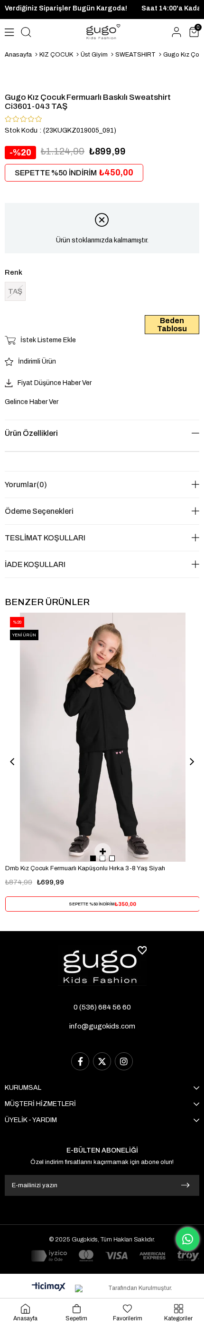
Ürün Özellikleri (31, 433)
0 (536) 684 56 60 (102, 1007)
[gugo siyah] (102, 965)
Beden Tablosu (172, 325)
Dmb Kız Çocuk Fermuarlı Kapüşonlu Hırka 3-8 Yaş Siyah (85, 868)
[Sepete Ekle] (102, 851)
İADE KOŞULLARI (35, 564)
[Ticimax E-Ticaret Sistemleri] (48, 1287)
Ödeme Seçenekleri (39, 511)
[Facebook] (80, 1061)
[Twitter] (102, 1061)
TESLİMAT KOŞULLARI (45, 538)
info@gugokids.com (102, 1026)
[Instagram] (124, 1061)
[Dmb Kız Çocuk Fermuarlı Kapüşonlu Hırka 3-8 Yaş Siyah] (103, 737)
